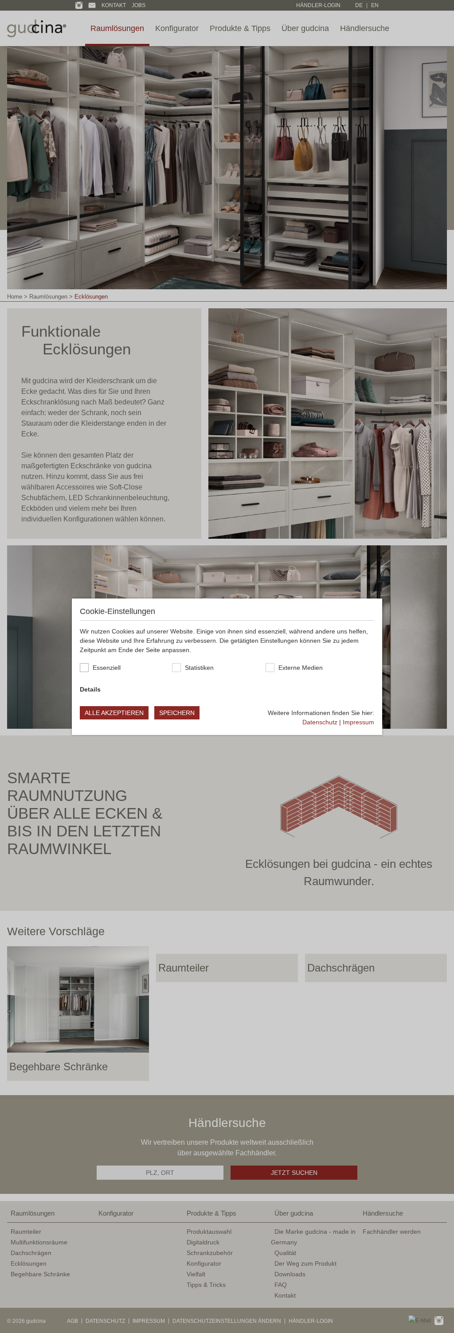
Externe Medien (300, 667)
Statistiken (199, 667)
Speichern (177, 712)
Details (90, 689)
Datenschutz (319, 722)
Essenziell (107, 667)
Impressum (358, 722)
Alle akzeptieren (114, 712)
